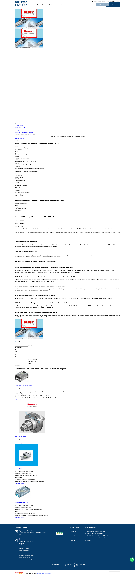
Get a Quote (114, 5)
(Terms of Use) (45, 571)
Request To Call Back (20, 127)
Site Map (73, 540)
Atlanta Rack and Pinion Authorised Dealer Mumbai (99, 535)
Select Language (113, 572)
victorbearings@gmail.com (112, 1)
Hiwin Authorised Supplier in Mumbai (95, 533)
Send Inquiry (20, 125)
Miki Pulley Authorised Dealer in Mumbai (96, 538)
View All (88, 540)
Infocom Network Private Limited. (44, 573)
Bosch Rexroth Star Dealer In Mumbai (24, 132)
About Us (44, 4)
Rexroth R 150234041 (21, 436)
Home (38, 4)
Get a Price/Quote (19, 138)
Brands (57, 4)
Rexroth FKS (18, 468)
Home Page (73, 531)
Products (51, 4)
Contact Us (64, 4)
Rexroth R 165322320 (21, 502)
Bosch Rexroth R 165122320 (23, 385)
